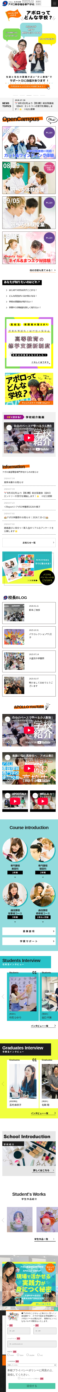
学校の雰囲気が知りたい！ (21, 301)
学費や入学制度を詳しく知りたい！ (25, 307)
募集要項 (29, 931)
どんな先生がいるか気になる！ (23, 295)
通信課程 (31, 1355)
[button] (15, 92)
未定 (41, 1355)
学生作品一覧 (41, 1239)
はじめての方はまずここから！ (23, 290)
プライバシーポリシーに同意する (32, 1378)
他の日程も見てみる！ (41, 270)
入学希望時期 (12, 1361)
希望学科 (11, 1351)
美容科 (12, 1355)
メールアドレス (13, 1338)
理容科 (22, 1355)
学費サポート (29, 941)
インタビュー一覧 (39, 1025)
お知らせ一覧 (29, 542)
